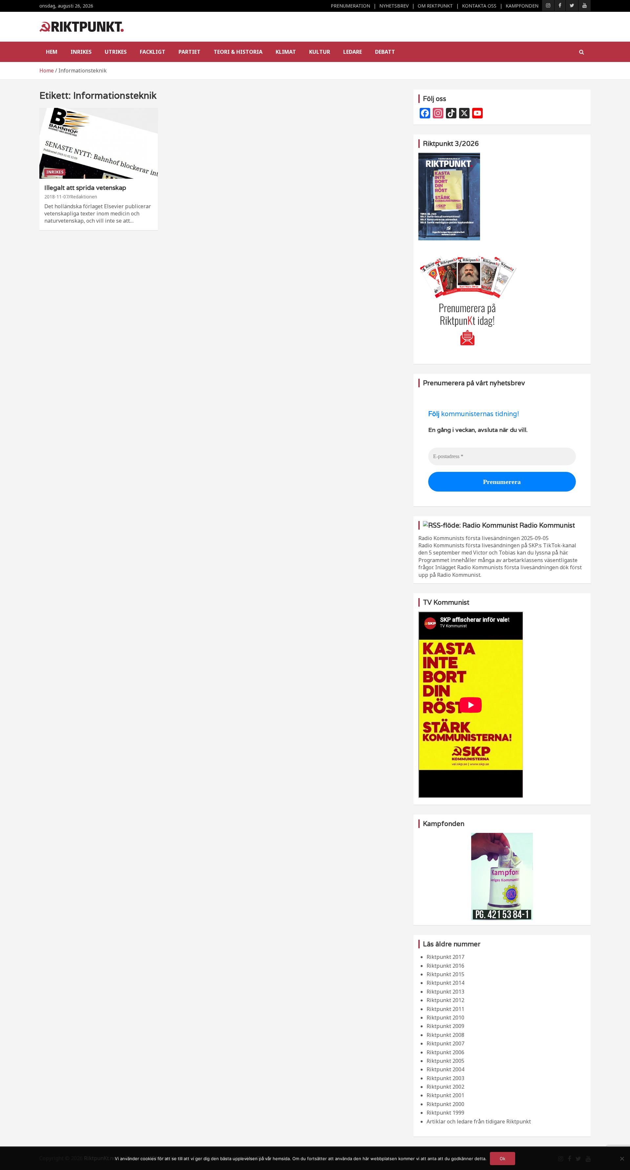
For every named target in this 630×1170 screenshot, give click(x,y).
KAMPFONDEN (522, 6)
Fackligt (152, 51)
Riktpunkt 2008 (445, 1035)
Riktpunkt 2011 (445, 1009)
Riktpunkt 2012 (445, 1000)
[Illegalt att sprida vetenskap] (98, 143)
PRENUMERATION (350, 6)
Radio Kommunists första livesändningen (469, 538)
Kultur (319, 51)
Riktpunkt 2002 (445, 1086)
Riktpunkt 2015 (445, 974)
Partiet (189, 51)
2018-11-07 (56, 196)
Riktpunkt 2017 (445, 956)
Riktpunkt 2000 (445, 1104)
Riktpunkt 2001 (445, 1095)
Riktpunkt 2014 (445, 982)
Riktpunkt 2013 (445, 991)
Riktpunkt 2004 (445, 1069)
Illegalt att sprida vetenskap (85, 188)
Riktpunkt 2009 (445, 1026)
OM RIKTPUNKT (435, 6)
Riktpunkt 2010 (445, 1017)
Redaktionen (83, 196)
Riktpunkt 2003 (445, 1078)
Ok (502, 1158)
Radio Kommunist (547, 525)
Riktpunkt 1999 (445, 1112)
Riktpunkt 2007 (445, 1043)
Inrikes (81, 51)
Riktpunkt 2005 (445, 1060)
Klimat (286, 51)
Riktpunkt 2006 (445, 1052)
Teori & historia (238, 51)
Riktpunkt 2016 (445, 965)
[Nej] (622, 1158)
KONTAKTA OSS (479, 6)
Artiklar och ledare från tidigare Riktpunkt (479, 1121)
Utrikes (116, 51)
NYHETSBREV (394, 6)
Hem (51, 51)
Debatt (385, 51)
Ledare (352, 51)
